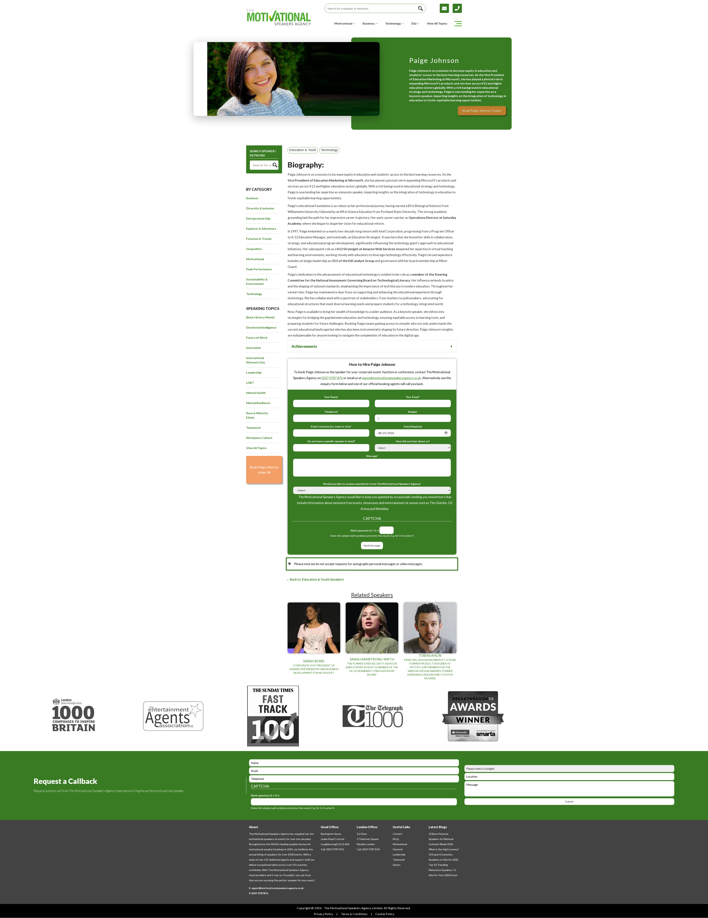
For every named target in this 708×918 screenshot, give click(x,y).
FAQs (396, 839)
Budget (412, 411)
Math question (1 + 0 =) (265, 795)
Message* (372, 456)
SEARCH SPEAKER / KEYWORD (263, 153)
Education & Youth (302, 150)
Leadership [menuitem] (254, 372)
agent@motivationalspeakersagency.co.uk (391, 378)
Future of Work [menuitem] (257, 337)
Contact (397, 833)
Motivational (400, 844)
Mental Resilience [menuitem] (258, 403)
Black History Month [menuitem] (260, 317)
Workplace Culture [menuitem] (259, 437)
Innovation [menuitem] (253, 347)
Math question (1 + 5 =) (364, 530)
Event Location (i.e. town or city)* (331, 426)
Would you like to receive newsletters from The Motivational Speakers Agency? (372, 483)
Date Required (413, 426)
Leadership (399, 854)
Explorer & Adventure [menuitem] (261, 228)
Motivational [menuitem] (255, 259)
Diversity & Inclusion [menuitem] (260, 208)
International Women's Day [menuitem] (255, 360)
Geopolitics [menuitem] (254, 249)
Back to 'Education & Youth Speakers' (316, 579)
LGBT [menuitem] (250, 382)
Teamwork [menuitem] (253, 427)
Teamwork (399, 859)
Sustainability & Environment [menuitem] (257, 281)
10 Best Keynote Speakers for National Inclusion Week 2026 (441, 839)
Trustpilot (288, 875)
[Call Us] (457, 8)
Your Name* (331, 396)
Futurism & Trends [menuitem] (259, 238)
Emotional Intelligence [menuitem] (261, 327)
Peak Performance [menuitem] (259, 269)
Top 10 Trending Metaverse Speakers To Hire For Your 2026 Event (443, 870)
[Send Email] (446, 8)
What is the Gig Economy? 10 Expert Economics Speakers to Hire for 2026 (444, 854)
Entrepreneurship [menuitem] (258, 218)
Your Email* (413, 396)
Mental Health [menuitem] (256, 392)
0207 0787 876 (332, 378)
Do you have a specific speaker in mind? (331, 441)
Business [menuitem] (252, 198)
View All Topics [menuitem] (256, 448)
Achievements (304, 346)
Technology (329, 150)
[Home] (278, 17)
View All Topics (437, 23)
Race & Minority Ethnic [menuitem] (257, 415)
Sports (396, 864)
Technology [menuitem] (254, 294)
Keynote (398, 849)
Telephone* (331, 411)
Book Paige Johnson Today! (482, 110)
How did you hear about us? (413, 441)
